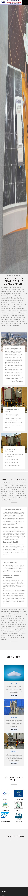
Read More (14, 695)
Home (3, 895)
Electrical (14, 751)
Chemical (14, 683)
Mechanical (14, 717)
